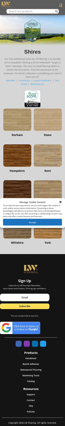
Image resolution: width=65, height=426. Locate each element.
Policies (31, 411)
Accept (32, 222)
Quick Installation (43, 80)
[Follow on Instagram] (27, 344)
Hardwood (30, 358)
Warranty (10, 80)
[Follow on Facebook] (19, 344)
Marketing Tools (31, 375)
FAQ (31, 405)
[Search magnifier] (56, 11)
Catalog (31, 381)
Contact (31, 400)
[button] (60, 202)
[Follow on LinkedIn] (35, 344)
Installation (24, 80)
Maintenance (37, 84)
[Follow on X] (43, 344)
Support (31, 394)
